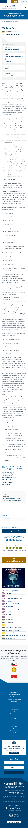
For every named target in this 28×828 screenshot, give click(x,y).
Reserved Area (14, 763)
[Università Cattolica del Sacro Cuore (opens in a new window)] (14, 814)
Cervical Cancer (9, 619)
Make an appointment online (14, 531)
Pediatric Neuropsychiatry (12, 609)
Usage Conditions (14, 730)
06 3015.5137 (16, 49)
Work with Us (14, 718)
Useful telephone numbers (14, 694)
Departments (7, 21)
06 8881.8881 (14, 548)
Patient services (14, 692)
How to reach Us (14, 713)
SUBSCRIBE (14, 753)
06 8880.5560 (14, 540)
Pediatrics (8, 614)
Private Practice (14, 772)
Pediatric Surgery (10, 611)
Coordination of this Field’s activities (15, 625)
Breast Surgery (9, 593)
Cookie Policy (14, 726)
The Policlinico (14, 690)
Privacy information (14, 724)
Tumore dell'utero (10, 638)
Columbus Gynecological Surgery (14, 598)
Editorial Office (14, 732)
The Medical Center (14, 697)
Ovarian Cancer (9, 606)
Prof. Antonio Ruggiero (12, 35)
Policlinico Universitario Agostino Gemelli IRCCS (9, 7)
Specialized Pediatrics (11, 633)
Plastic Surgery (9, 617)
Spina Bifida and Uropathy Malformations (16, 635)
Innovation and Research (14, 707)
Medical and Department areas (14, 699)
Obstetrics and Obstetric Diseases (14, 603)
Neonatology (9, 601)
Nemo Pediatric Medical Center (13, 627)
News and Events (14, 709)
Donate (14, 716)
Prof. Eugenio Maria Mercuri (15, 500)
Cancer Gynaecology (11, 596)
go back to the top (14, 822)
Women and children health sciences (12, 498)
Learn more (16, 660)
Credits (24, 801)
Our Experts (14, 701)
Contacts (14, 711)
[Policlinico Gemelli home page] (14, 784)
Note (14, 728)
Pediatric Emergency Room (12, 630)
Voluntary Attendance (12, 735)
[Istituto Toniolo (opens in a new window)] (14, 809)
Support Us (14, 767)
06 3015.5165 (8, 49)
